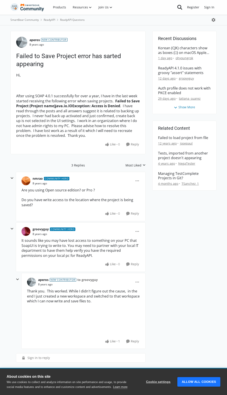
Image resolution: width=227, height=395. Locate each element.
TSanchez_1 (190, 183)
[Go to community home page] (27, 7)
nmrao (38, 178)
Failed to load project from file (183, 137)
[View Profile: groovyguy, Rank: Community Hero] (26, 231)
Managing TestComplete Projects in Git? (178, 176)
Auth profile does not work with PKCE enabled (184, 90)
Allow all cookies (199, 382)
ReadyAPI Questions (72, 20)
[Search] (179, 7)
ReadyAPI (49, 20)
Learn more (120, 387)
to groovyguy (87, 280)
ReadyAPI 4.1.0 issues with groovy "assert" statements (181, 70)
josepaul (186, 143)
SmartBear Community (24, 20)
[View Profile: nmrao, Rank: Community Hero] (26, 180)
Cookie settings (158, 382)
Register (193, 7)
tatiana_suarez (190, 98)
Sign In (209, 7)
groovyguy (41, 229)
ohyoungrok (184, 58)
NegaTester (186, 163)
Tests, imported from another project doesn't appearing (183, 155)
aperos (34, 40)
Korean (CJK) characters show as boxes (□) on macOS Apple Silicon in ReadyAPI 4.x (182, 50)
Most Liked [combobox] (135, 165)
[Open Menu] (213, 20)
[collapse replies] (12, 178)
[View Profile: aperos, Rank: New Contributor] (21, 42)
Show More (186, 107)
